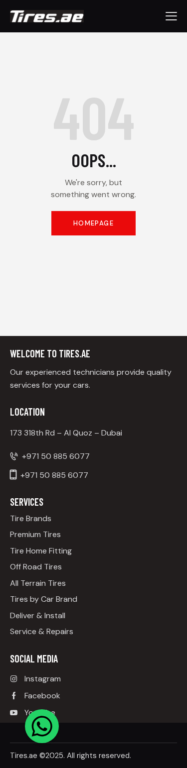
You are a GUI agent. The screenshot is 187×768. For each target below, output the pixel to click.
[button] (171, 16)
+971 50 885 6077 (56, 456)
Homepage (93, 223)
